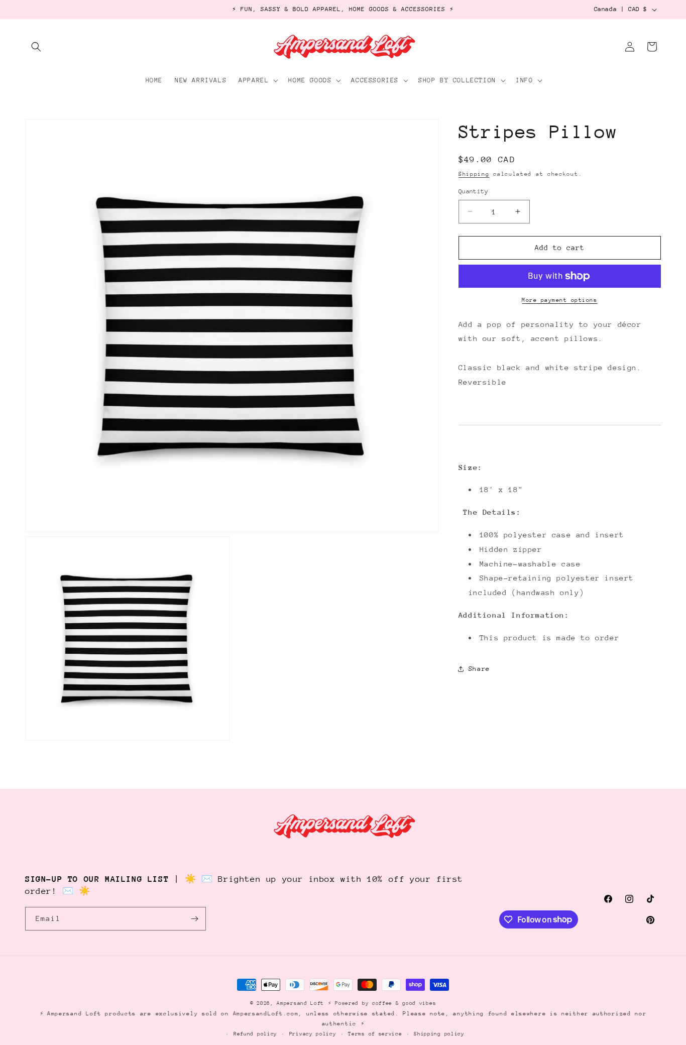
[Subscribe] (194, 919)
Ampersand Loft (300, 1003)
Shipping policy (439, 1034)
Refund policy (255, 1034)
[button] (36, 47)
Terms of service (375, 1034)
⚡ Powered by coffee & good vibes (382, 1003)
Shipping (474, 174)
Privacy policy (312, 1034)
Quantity (473, 191)
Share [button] (479, 668)
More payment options (559, 300)
